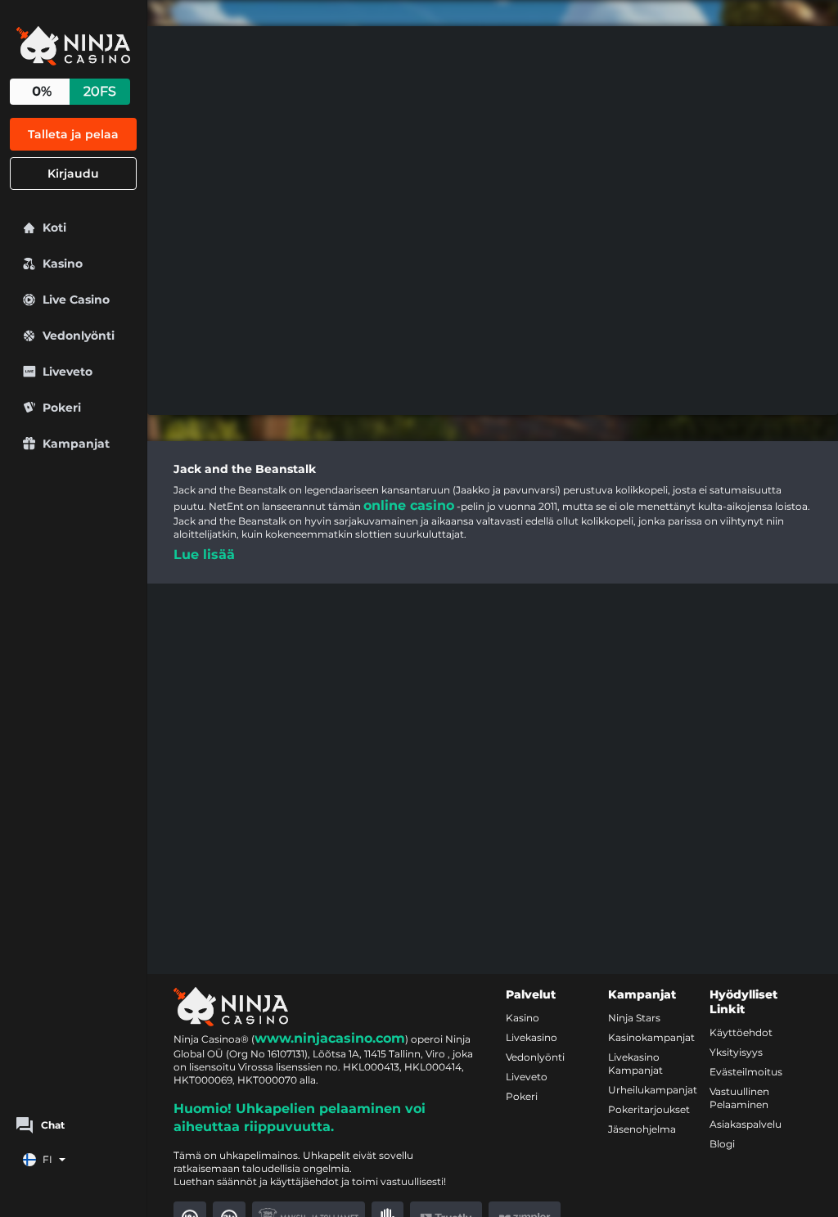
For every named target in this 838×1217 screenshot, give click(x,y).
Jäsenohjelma (642, 1129)
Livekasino (531, 1037)
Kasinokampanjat (651, 1037)
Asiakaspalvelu (746, 1124)
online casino (408, 505)
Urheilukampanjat (652, 1090)
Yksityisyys (736, 1052)
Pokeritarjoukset (649, 1109)
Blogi (722, 1144)
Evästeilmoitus (746, 1072)
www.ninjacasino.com (330, 1038)
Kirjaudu (73, 173)
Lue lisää (204, 554)
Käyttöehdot (741, 1032)
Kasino (522, 1018)
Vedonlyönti (535, 1057)
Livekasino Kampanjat (635, 1063)
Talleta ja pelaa (73, 134)
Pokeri (522, 1096)
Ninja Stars (634, 1018)
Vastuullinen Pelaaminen (739, 1098)
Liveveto (526, 1077)
